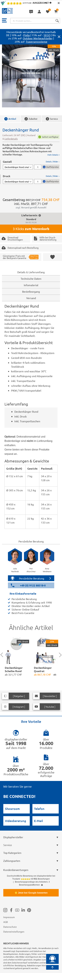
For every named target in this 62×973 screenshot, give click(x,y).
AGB (5, 921)
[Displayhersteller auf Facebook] (11, 910)
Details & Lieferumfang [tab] (31, 272)
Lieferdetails (11, 138)
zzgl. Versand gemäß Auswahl (31, 207)
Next (59, 655)
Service (52, 118)
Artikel (10, 118)
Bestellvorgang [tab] (31, 291)
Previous (2, 655)
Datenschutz (10, 926)
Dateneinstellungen (13, 931)
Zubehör (31, 118)
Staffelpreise (52, 166)
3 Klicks (31, 229)
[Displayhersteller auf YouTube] (17, 910)
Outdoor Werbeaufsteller (38, 38)
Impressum (9, 917)
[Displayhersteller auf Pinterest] (29, 910)
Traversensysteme (36, 41)
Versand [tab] (31, 298)
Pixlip (26, 35)
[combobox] (35, 21)
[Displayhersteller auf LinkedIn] (23, 910)
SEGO (47, 35)
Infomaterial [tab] (31, 285)
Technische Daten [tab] (31, 278)
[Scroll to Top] (52, 967)
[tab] (31, 164)
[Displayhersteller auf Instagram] (5, 910)
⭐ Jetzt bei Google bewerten (31, 892)
